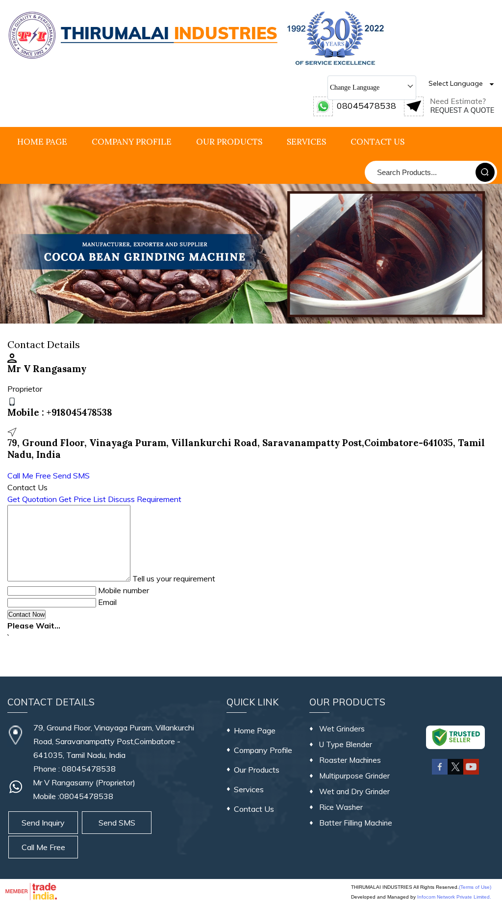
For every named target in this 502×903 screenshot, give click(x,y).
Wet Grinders (342, 728)
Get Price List (82, 499)
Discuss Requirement (144, 499)
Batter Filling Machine (355, 823)
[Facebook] (440, 773)
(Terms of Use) (475, 887)
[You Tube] (471, 773)
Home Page (42, 141)
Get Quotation (32, 499)
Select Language (455, 83)
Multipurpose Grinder (354, 775)
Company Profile (132, 141)
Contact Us (377, 141)
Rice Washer (341, 807)
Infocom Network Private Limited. (454, 897)
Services (306, 141)
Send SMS (71, 475)
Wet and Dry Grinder (354, 791)
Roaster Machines (350, 760)
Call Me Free (29, 475)
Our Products (229, 141)
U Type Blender (345, 744)
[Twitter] (455, 773)
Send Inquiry (43, 823)
